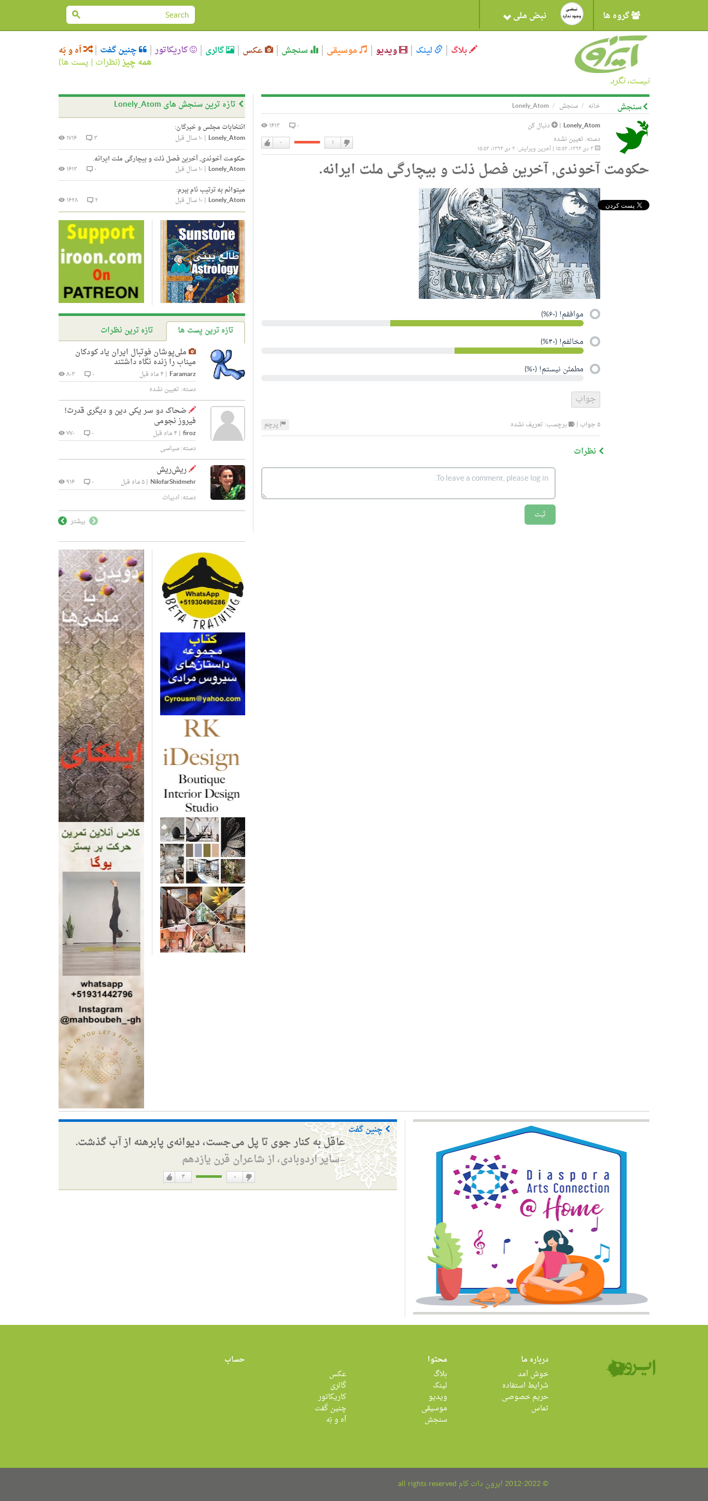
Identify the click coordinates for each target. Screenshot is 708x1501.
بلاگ (460, 50)
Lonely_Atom (581, 126)
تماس (539, 1409)
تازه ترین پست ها (205, 331)
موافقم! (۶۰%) (562, 315)
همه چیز (137, 62)
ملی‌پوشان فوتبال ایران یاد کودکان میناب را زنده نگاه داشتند (135, 357)
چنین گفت (119, 50)
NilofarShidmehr (173, 482)
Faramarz (182, 374)
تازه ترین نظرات (127, 331)
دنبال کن (539, 126)
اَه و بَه (71, 50)
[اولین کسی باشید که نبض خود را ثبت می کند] (572, 13)
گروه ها (617, 16)
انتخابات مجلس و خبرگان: (210, 127)
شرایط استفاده (525, 1386)
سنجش (295, 50)
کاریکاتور (172, 50)
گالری (215, 50)
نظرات (106, 62)
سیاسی (169, 448)
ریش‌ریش (172, 470)
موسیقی (343, 50)
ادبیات (170, 497)
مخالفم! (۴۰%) (562, 343)
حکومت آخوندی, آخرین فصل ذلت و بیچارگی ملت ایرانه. (169, 159)
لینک (425, 50)
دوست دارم (267, 143)
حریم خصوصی (525, 1397)
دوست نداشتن (346, 143)
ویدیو (387, 50)
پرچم (272, 424)
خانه (594, 106)
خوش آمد (533, 1374)
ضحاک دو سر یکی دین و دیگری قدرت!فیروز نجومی (130, 416)
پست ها (75, 62)
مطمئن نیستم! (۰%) (554, 370)
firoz (189, 433)
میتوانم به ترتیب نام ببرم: (210, 190)
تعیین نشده (569, 139)
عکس (254, 50)
